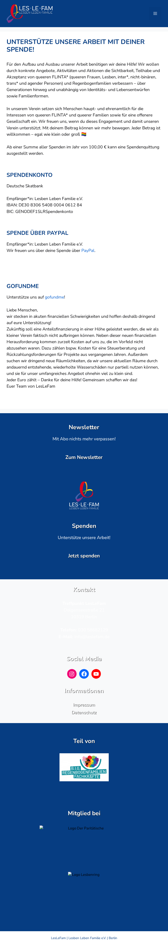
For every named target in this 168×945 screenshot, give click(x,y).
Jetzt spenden (84, 555)
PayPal (87, 250)
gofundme (54, 297)
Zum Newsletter (84, 457)
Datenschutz (84, 712)
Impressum (84, 705)
